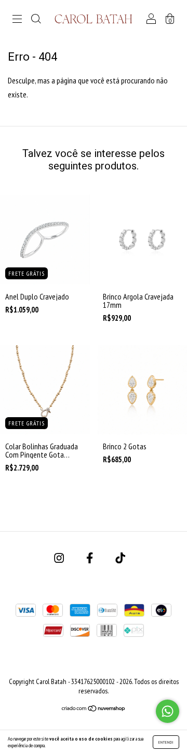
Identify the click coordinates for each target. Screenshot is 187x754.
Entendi (165, 742)
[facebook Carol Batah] (90, 558)
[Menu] (17, 19)
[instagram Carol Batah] (59, 558)
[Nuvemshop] (93, 709)
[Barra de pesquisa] (36, 19)
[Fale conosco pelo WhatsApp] (167, 711)
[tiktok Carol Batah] (120, 558)
